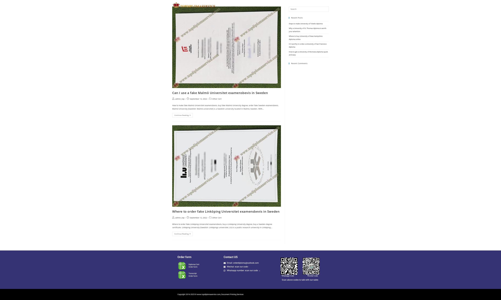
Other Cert (217, 99)
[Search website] (328, 5)
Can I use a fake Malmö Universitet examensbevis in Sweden (220, 93)
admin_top (179, 99)
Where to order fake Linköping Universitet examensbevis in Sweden (225, 211)
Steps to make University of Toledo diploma (306, 23)
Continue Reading (183, 114)
